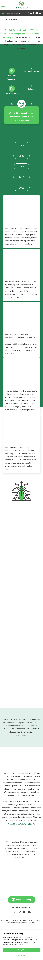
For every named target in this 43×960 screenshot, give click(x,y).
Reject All (21, 955)
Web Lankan (28, 922)
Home (5, 19)
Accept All (21, 950)
